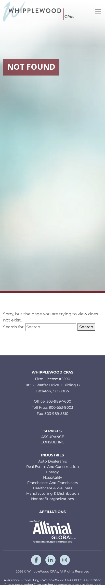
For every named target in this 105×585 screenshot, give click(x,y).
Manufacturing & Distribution (52, 493)
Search (86, 327)
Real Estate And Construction (52, 466)
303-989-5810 (56, 413)
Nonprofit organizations (52, 498)
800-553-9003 (61, 407)
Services (53, 431)
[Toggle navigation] (98, 12)
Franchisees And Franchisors (52, 482)
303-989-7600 (58, 401)
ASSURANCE (52, 436)
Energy (52, 472)
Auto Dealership (52, 461)
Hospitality (52, 477)
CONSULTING (52, 442)
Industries (52, 455)
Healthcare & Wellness (52, 488)
